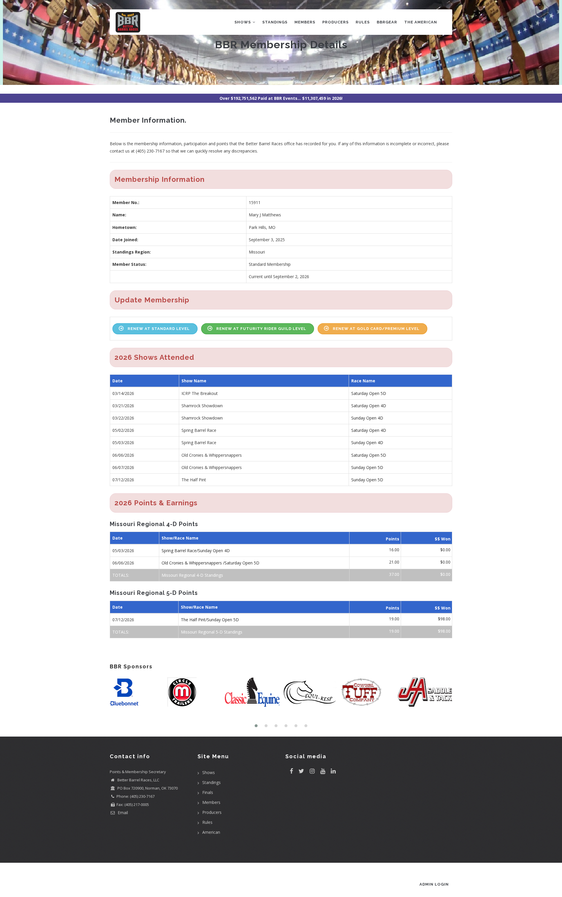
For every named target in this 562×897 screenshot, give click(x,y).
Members (304, 22)
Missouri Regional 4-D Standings (192, 575)
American (211, 832)
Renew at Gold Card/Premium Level (376, 328)
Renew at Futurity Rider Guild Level (261, 328)
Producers (335, 22)
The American (420, 22)
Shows (243, 22)
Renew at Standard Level (159, 328)
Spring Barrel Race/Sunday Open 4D (196, 550)
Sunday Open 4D (367, 418)
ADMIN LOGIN (434, 884)
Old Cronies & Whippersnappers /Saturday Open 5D (210, 563)
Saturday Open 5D (368, 393)
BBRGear (387, 22)
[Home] (128, 20)
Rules (363, 22)
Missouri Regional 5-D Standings (211, 632)
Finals (207, 792)
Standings (274, 22)
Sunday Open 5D (367, 467)
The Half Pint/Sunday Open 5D (210, 619)
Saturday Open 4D (368, 405)
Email (122, 812)
